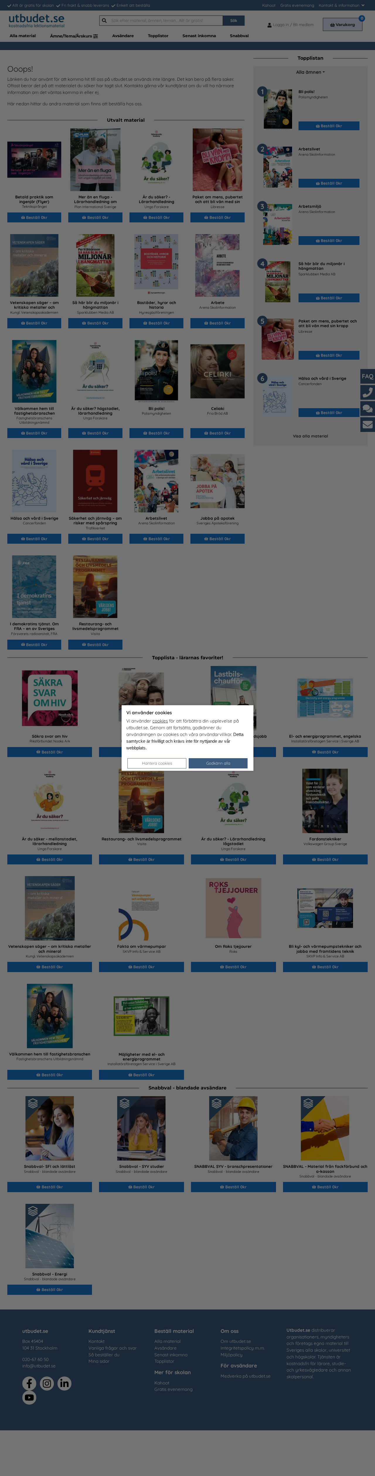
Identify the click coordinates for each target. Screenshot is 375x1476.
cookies (160, 721)
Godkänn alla (218, 763)
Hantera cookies (157, 763)
